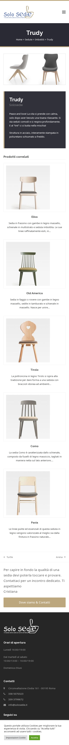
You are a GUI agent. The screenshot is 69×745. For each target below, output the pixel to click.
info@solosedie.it (17, 704)
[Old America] (28, 263)
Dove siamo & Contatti (34, 602)
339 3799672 (15, 699)
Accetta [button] (34, 737)
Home (19, 39)
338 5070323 (15, 693)
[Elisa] (28, 187)
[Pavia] (28, 493)
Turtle (8, 557)
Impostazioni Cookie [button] (16, 737)
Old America (34, 293)
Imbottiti (39, 39)
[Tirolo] (28, 340)
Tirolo (34, 369)
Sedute (28, 39)
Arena (61, 557)
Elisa (34, 216)
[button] (64, 12)
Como (34, 446)
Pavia (34, 522)
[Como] (28, 416)
